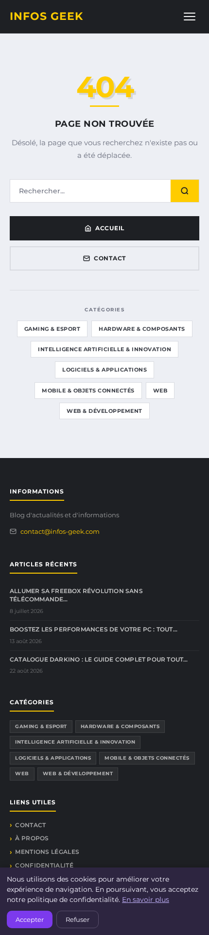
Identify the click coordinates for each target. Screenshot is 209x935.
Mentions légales (47, 851)
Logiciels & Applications (104, 369)
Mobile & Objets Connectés (88, 390)
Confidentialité (44, 865)
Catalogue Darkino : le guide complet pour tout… (99, 659)
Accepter (30, 919)
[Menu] (189, 16)
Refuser (77, 919)
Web (160, 390)
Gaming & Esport (52, 328)
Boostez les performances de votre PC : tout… (93, 629)
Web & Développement (104, 411)
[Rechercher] (185, 191)
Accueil (109, 228)
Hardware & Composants (142, 328)
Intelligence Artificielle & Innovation (104, 349)
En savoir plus (145, 899)
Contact (110, 258)
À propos (32, 838)
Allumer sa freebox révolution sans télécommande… (76, 595)
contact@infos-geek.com (60, 531)
